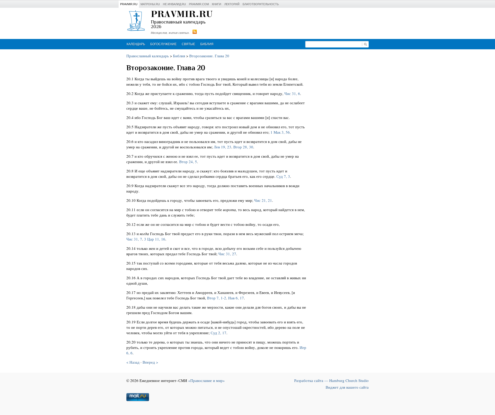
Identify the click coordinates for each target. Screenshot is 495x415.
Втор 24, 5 (188, 161)
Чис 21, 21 (263, 200)
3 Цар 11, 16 (154, 239)
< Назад (132, 362)
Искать (365, 44)
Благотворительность (261, 4)
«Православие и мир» (206, 380)
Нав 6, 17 (236, 297)
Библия (206, 44)
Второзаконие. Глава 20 (209, 55)
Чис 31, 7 (134, 239)
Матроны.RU (150, 4)
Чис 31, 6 (292, 93)
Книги (216, 4)
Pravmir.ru (128, 4)
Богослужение (163, 44)
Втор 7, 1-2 (216, 297)
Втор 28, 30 (243, 146)
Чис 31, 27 (227, 253)
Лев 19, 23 (222, 146)
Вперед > (150, 362)
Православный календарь (147, 55)
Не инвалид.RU (174, 4)
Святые (188, 44)
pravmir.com (199, 4)
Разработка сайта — (331, 380)
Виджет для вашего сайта (347, 387)
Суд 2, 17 (218, 332)
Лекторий (232, 4)
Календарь (136, 44)
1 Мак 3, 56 (280, 132)
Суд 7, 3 (283, 176)
